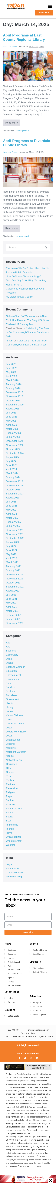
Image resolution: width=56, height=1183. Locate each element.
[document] (28, 591)
